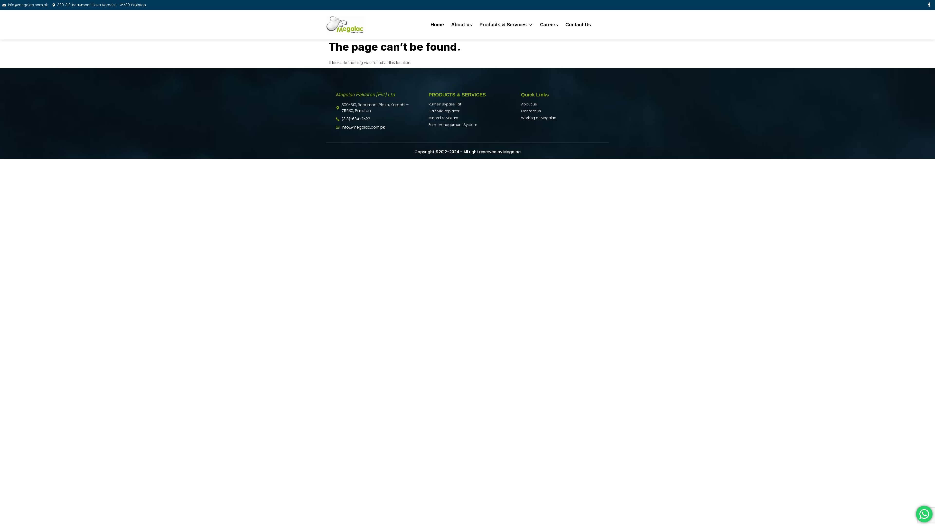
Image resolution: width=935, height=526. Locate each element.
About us (461, 24)
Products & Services (503, 24)
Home (437, 24)
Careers (549, 24)
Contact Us (578, 24)
